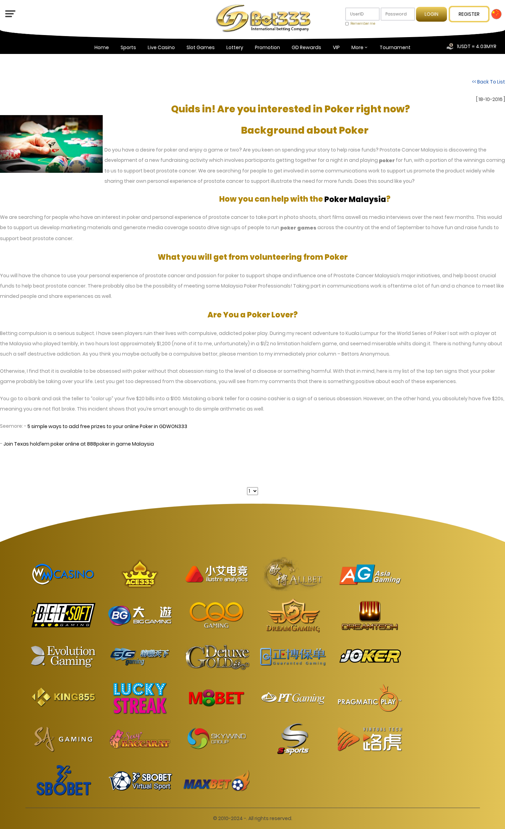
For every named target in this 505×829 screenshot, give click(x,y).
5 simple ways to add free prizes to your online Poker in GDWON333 (107, 426)
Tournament (395, 47)
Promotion (267, 47)
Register (469, 14)
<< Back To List (488, 81)
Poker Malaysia (355, 199)
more (357, 47)
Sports (128, 47)
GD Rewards (306, 47)
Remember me (362, 23)
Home (101, 47)
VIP (336, 47)
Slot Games (201, 47)
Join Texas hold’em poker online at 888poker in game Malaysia (78, 444)
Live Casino (161, 47)
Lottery (234, 47)
